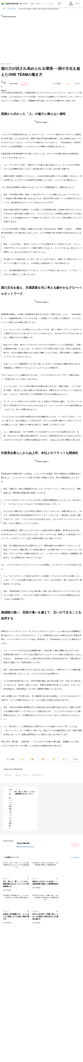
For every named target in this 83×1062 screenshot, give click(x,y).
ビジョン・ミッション (22, 775)
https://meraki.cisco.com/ (26, 846)
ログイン (77, 3)
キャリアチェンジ (38, 775)
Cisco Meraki (12, 9)
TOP (3, 9)
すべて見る (74, 857)
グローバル (8, 775)
